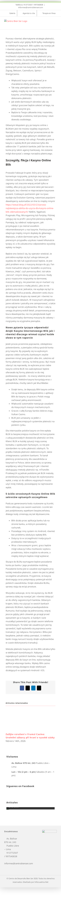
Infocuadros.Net (41, 882)
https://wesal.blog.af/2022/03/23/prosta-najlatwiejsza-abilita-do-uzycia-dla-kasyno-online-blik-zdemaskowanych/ (30, 208)
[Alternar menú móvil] (55, 22)
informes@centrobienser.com (30, 7)
